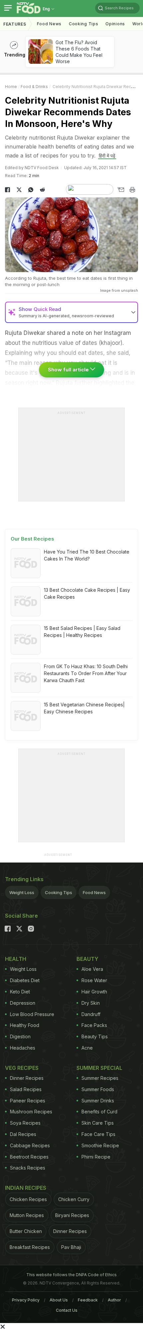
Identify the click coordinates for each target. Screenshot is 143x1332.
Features (14, 24)
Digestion (20, 1036)
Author (114, 1299)
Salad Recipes (26, 1089)
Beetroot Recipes (29, 1157)
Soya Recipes (25, 1123)
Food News (49, 23)
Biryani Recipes (72, 1215)
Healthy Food (24, 1025)
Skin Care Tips (97, 1123)
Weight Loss (21, 892)
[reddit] (42, 189)
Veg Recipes (22, 1068)
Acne (87, 1048)
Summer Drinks (97, 1100)
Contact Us (66, 1310)
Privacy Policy (26, 1299)
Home (11, 86)
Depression (22, 1003)
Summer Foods (97, 1089)
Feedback (88, 1299)
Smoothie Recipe (100, 1145)
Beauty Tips (94, 1036)
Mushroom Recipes (31, 1111)
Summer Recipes (99, 1078)
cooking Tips (83, 23)
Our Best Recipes (32, 539)
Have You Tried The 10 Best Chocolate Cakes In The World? (86, 555)
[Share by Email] (120, 189)
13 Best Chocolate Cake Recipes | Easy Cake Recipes (87, 593)
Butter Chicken (26, 1231)
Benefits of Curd (99, 1111)
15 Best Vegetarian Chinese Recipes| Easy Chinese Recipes (84, 708)
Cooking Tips (58, 892)
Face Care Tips (98, 1134)
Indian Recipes (25, 1187)
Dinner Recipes (27, 1078)
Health (15, 959)
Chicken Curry (73, 1199)
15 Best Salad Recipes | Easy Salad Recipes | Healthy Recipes (82, 631)
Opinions (115, 23)
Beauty (87, 959)
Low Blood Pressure (32, 1014)
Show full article (69, 369)
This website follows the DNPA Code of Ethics (71, 1274)
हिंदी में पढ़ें (107, 155)
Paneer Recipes (27, 1100)
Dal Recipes (23, 1134)
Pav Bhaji (71, 1247)
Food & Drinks (34, 86)
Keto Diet (20, 991)
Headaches (22, 1048)
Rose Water (94, 980)
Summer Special (99, 1068)
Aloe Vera (92, 969)
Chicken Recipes (28, 1199)
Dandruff (90, 1014)
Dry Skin (90, 1003)
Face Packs (94, 1025)
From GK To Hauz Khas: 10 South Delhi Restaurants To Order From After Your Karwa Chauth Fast (86, 673)
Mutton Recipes (27, 1215)
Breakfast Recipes (30, 1247)
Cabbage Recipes (30, 1145)
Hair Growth (94, 991)
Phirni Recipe (95, 1157)
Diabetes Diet (25, 980)
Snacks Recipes (27, 1168)
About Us (59, 1299)
